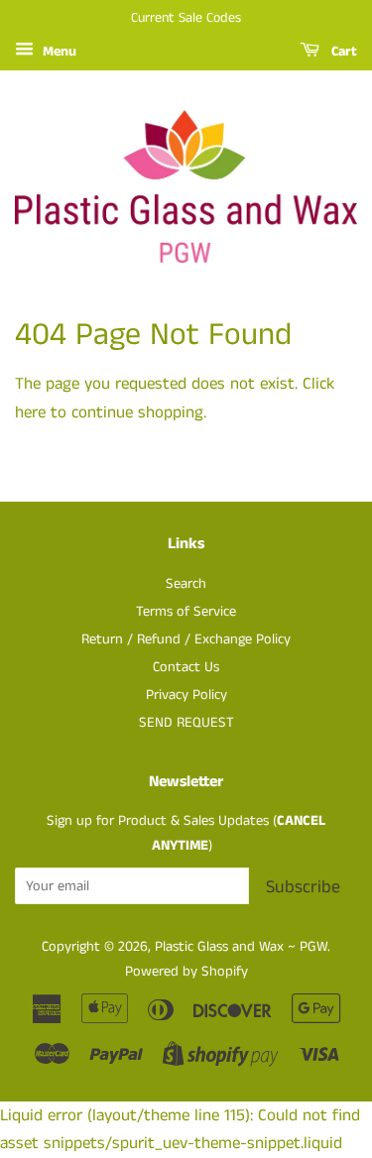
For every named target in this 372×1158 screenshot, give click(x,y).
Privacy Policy (186, 695)
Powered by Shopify (186, 972)
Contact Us (186, 667)
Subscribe (303, 887)
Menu (57, 51)
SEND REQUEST (186, 723)
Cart (342, 51)
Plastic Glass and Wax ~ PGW (241, 947)
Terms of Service (186, 612)
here (30, 412)
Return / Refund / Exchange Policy (186, 639)
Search (186, 584)
